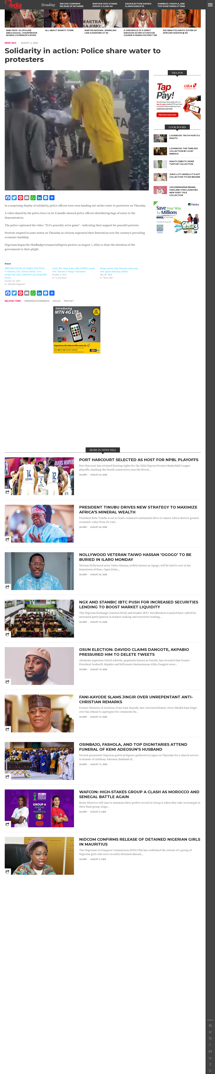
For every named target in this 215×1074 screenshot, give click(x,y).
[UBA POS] (177, 118)
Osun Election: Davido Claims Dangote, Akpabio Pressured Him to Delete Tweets (134, 652)
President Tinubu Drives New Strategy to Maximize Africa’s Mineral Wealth (138, 509)
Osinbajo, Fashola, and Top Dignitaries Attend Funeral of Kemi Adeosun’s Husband (133, 747)
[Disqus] (77, 400)
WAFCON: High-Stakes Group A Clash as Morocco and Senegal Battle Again (139, 794)
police (56, 300)
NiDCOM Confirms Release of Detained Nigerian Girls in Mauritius (139, 842)
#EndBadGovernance (36, 300)
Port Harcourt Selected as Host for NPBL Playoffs (138, 459)
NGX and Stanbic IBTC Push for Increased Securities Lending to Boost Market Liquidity (138, 604)
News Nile (10, 42)
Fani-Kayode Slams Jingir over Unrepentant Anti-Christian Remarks (136, 699)
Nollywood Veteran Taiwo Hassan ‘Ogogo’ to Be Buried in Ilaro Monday (135, 557)
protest (69, 300)
